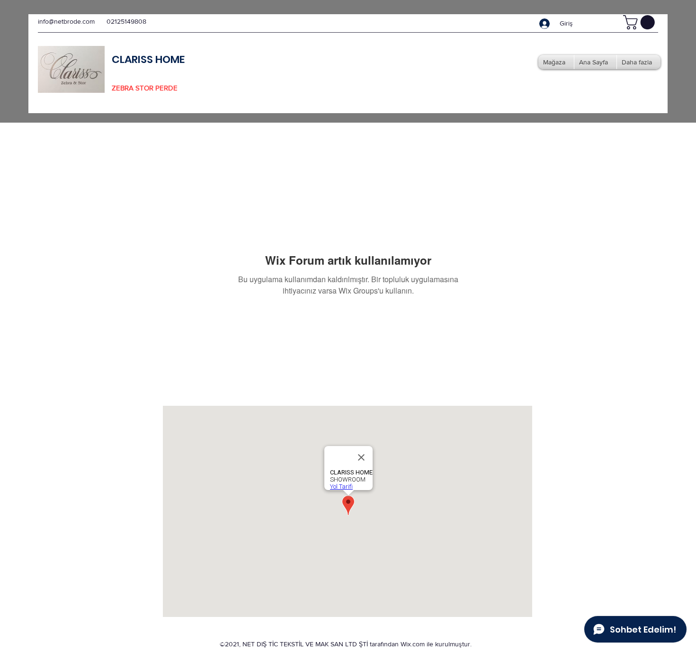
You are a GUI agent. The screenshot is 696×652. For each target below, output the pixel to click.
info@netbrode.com (66, 21)
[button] (640, 22)
